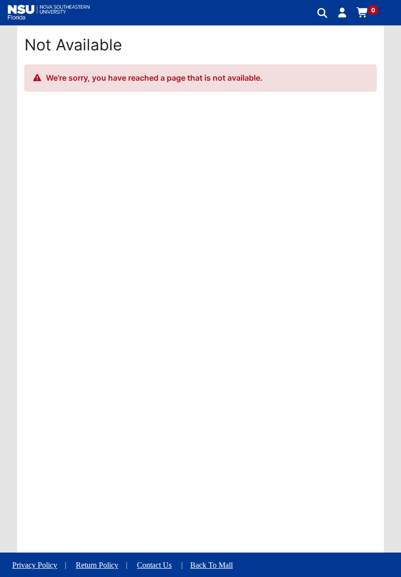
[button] (343, 12)
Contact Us (154, 565)
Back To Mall (211, 565)
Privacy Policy (34, 565)
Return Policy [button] (97, 565)
